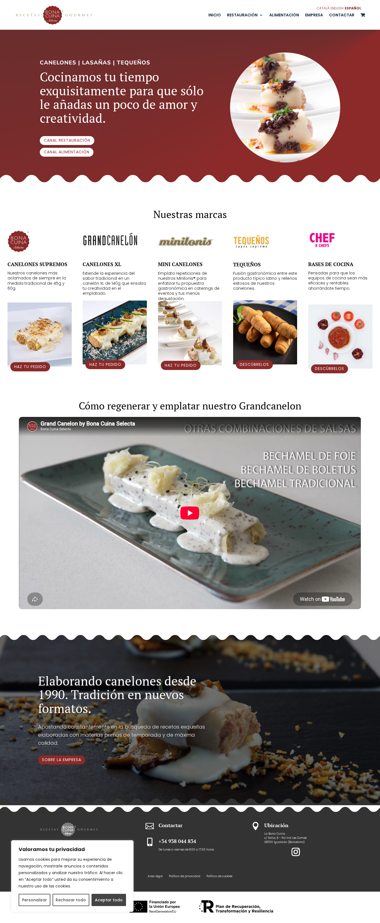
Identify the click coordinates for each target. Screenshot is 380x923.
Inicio (214, 15)
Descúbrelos (254, 364)
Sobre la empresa (61, 759)
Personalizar (34, 900)
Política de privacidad (184, 876)
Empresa (314, 15)
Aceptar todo (109, 900)
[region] (72, 876)
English (337, 8)
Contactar (341, 15)
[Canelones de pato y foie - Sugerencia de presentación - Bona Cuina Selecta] (285, 161)
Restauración (242, 15)
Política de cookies (219, 876)
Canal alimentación (67, 152)
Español (353, 8)
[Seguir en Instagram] (295, 852)
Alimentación (284, 15)
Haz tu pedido (30, 366)
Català (323, 8)
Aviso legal (155, 876)
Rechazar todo (71, 900)
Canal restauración (67, 140)
